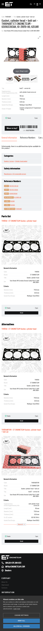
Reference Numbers (27, 138)
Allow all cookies (21, 626)
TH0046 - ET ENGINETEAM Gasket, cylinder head (19, 221)
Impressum (5, 585)
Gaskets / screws (9, 161)
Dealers (8, 570)
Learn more (16, 609)
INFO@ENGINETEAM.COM (15, 567)
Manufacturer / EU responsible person (15, 174)
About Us (5, 582)
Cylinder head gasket (21, 161)
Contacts (4, 588)
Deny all (21, 621)
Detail (21, 313)
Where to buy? (12, 128)
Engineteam (9, 4)
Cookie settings (21, 615)
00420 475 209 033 (13, 563)
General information (9, 138)
